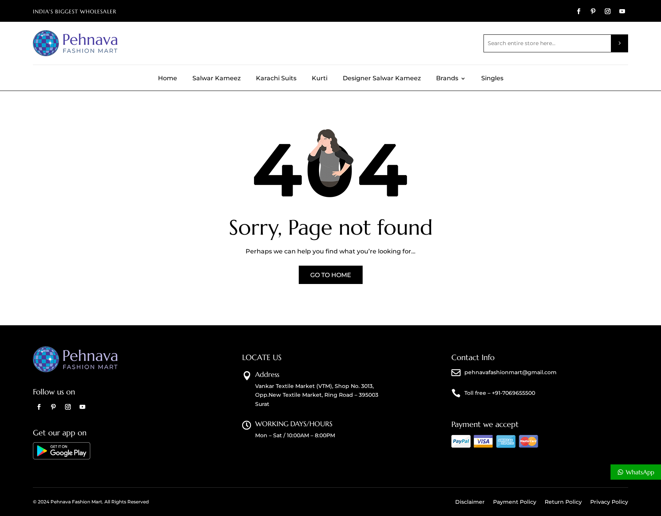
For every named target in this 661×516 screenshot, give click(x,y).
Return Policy (563, 502)
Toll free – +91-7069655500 (499, 392)
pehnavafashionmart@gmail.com (510, 372)
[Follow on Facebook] (578, 11)
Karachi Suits (276, 79)
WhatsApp (640, 472)
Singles (492, 79)
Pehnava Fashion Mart (76, 502)
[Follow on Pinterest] (593, 11)
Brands (447, 79)
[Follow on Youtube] (622, 11)
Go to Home (330, 275)
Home (167, 79)
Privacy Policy (609, 502)
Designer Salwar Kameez (382, 79)
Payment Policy (514, 502)
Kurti (319, 79)
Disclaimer (470, 502)
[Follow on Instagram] (608, 11)
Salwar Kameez (216, 79)
